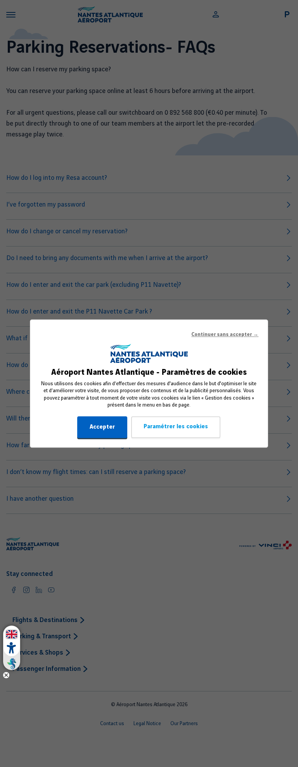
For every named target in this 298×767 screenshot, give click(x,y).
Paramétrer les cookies (176, 427)
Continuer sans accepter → (224, 334)
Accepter (102, 427)
